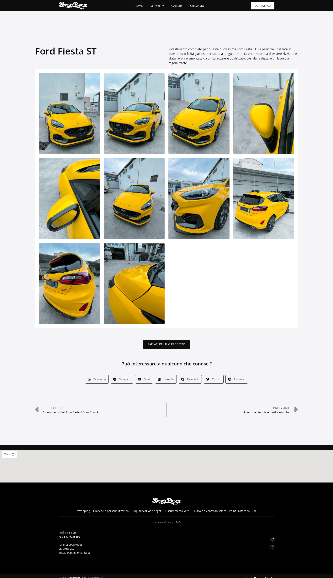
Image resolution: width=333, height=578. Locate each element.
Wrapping (83, 511)
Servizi (155, 6)
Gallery (176, 6)
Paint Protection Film (242, 511)
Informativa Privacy (162, 522)
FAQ (178, 522)
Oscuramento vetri (177, 511)
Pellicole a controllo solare (209, 511)
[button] (97, 379)
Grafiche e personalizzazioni (111, 511)
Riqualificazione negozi (147, 511)
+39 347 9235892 (69, 536)
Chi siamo (197, 6)
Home (139, 6)
